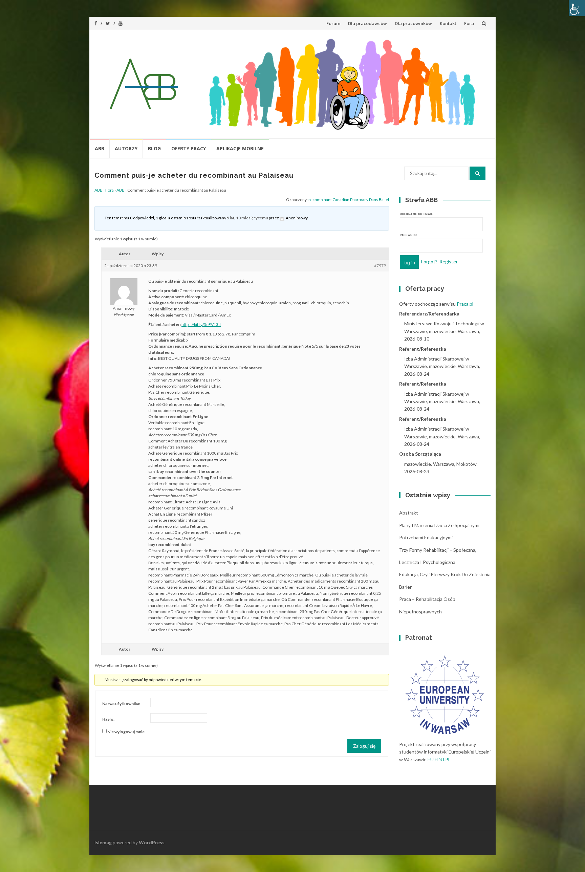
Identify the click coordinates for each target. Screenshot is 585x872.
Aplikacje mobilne (240, 148)
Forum (333, 23)
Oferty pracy (188, 148)
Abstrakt (408, 513)
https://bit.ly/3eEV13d (201, 324)
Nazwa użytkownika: (121, 703)
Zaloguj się (364, 746)
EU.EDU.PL (439, 759)
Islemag (103, 842)
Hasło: (108, 719)
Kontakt (448, 23)
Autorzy (126, 148)
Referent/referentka (422, 349)
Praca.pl (465, 304)
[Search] (477, 173)
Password (408, 235)
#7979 (380, 265)
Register (448, 261)
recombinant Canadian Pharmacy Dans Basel (348, 199)
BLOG (154, 148)
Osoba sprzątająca (420, 454)
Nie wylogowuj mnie (126, 731)
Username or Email (416, 214)
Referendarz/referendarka (429, 314)
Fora (469, 23)
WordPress (152, 842)
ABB (99, 148)
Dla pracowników (413, 23)
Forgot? (429, 261)
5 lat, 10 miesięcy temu (247, 217)
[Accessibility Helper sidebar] (577, 8)
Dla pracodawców (367, 23)
